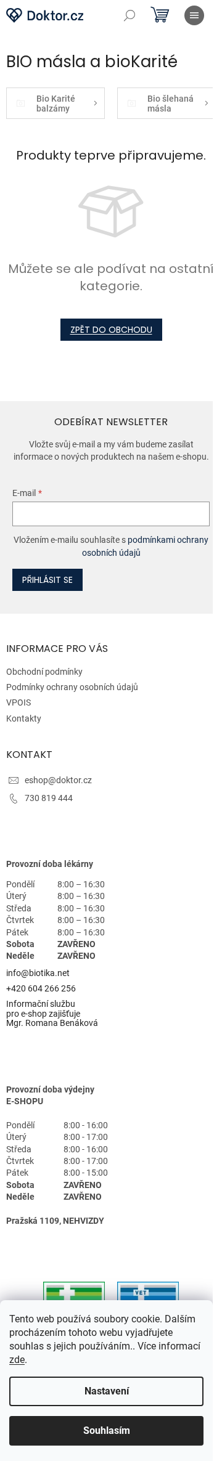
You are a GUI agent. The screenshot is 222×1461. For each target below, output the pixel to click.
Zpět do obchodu (111, 330)
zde (17, 1359)
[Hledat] (129, 15)
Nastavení (106, 1391)
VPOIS (18, 702)
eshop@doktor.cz (58, 780)
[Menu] (194, 15)
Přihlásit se (47, 580)
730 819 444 (49, 798)
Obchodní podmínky (44, 672)
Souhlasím (106, 1430)
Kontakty (23, 718)
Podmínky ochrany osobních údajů (72, 687)
